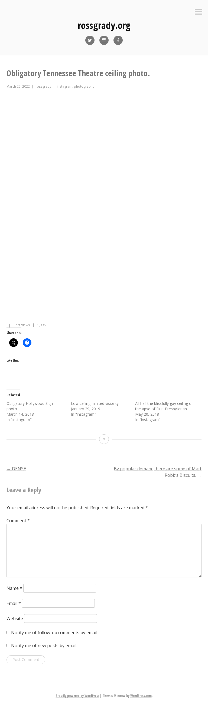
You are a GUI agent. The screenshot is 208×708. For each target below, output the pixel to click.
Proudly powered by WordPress (77, 695)
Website (14, 618)
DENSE (16, 469)
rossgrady (43, 86)
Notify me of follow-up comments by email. (54, 633)
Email (13, 603)
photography (84, 86)
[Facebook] (118, 40)
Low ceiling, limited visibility (95, 403)
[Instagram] (104, 40)
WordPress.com (141, 695)
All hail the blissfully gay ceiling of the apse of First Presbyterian (164, 406)
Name (14, 588)
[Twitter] (89, 40)
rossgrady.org (104, 25)
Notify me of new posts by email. (44, 646)
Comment (18, 521)
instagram (64, 86)
